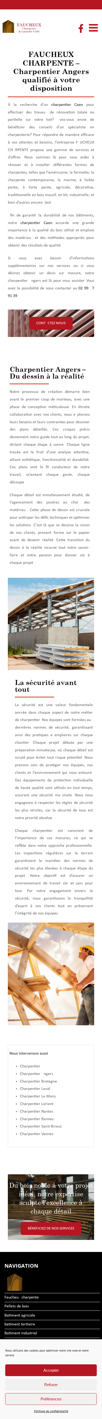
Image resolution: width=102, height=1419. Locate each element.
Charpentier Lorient (36, 1104)
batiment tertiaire (19, 1324)
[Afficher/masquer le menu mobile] (94, 27)
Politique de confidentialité (51, 1411)
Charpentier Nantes (36, 1111)
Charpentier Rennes (37, 1119)
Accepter (51, 1370)
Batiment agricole (19, 1315)
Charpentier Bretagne (38, 1081)
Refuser (51, 1384)
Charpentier (30, 1066)
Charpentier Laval (35, 1089)
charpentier (61, 105)
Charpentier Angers (36, 1074)
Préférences (51, 1399)
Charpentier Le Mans (38, 1096)
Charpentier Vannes (36, 1134)
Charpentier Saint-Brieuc (41, 1126)
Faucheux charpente (21, 1297)
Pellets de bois (16, 1306)
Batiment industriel (20, 1333)
